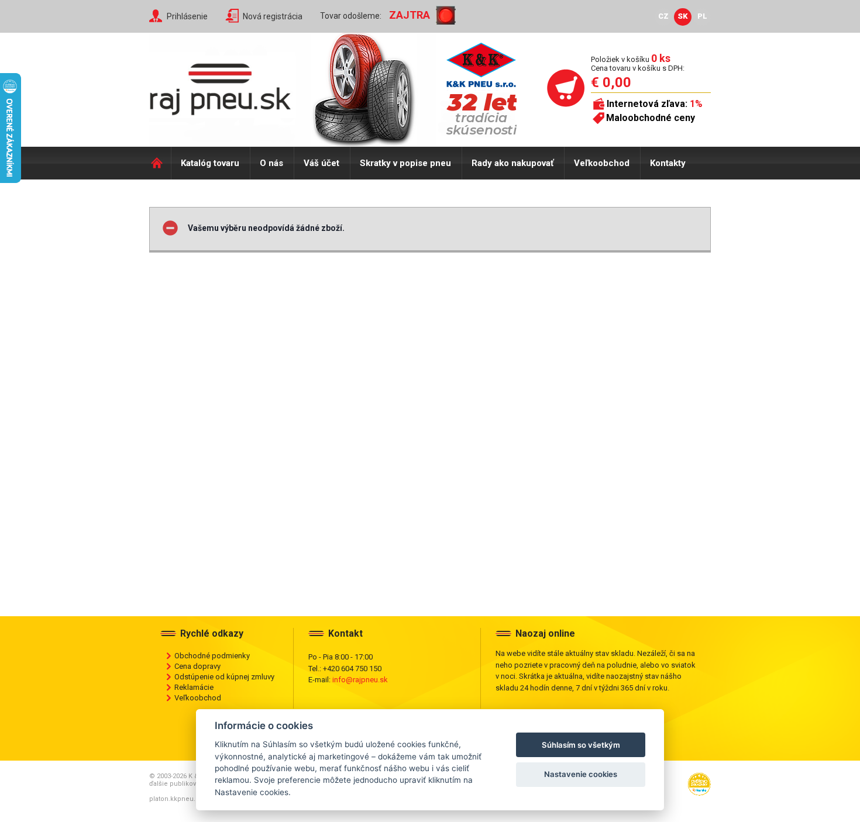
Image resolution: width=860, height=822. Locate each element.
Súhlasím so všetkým (581, 745)
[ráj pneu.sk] (225, 85)
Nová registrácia (272, 16)
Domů (160, 163)
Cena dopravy (197, 666)
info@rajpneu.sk (360, 679)
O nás (271, 163)
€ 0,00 (611, 82)
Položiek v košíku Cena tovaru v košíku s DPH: (637, 63)
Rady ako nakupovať (512, 163)
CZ (663, 16)
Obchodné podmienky (212, 655)
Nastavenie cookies (580, 774)
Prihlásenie (187, 16)
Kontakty (668, 163)
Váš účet (321, 163)
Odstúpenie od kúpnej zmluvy (224, 676)
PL (702, 16)
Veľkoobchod (601, 163)
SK (682, 16)
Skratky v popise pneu (405, 163)
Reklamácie (194, 687)
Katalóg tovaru (210, 163)
